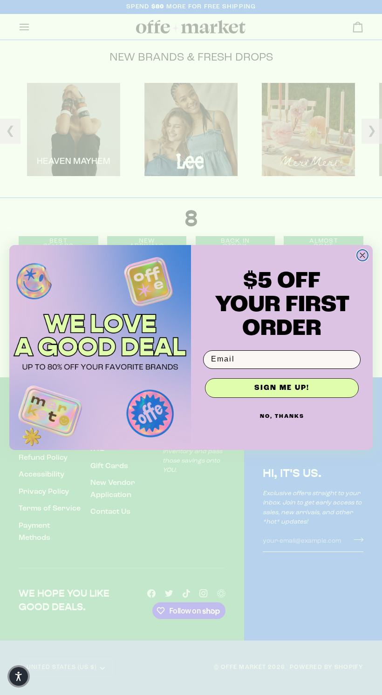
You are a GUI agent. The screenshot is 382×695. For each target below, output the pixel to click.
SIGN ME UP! (281, 388)
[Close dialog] (362, 255)
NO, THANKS (282, 416)
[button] (18, 676)
